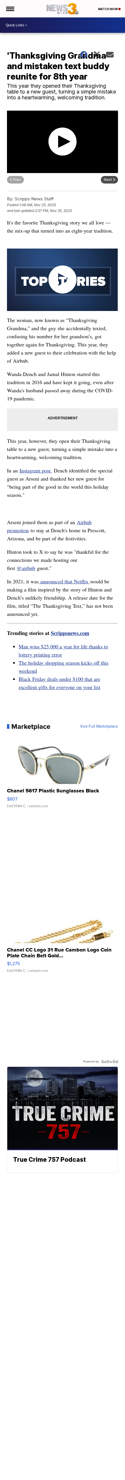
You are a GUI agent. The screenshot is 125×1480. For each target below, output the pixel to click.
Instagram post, (35, 470)
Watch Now (108, 9)
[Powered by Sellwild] (109, 1062)
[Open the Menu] (9, 8)
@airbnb (26, 567)
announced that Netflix (64, 581)
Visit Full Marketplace (99, 726)
